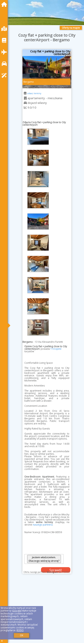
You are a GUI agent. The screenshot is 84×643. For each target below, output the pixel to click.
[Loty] (5, 52)
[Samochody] (5, 63)
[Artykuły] (5, 40)
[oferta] (25, 98)
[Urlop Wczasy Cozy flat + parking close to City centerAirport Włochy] (38, 137)
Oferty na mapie (71, 27)
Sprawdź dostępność (55, 570)
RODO (20, 630)
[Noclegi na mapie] (5, 28)
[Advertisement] (47, 612)
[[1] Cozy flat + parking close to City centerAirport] (46, 68)
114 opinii (55, 348)
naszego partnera (43, 524)
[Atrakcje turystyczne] (5, 75)
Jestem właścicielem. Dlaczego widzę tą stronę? (44, 558)
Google (17, 610)
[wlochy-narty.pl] (5, 4)
